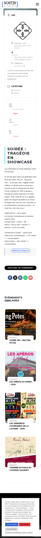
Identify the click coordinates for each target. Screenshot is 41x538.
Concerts (17, 90)
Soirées (16, 93)
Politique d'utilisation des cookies (19, 532)
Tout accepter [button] (11, 524)
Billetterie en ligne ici (21, 250)
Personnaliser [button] (11, 529)
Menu (37, 4)
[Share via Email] (30, 277)
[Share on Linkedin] (20, 277)
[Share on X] (15, 277)
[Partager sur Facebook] (10, 277)
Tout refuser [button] (24, 524)
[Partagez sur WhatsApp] (25, 277)
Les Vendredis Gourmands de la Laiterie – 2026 (19, 426)
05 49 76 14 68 (19, 66)
